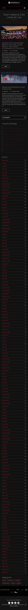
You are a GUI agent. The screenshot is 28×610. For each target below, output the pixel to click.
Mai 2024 (4, 240)
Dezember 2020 (6, 358)
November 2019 (6, 397)
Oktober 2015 (5, 542)
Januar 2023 (5, 284)
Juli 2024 (4, 234)
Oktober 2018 (5, 436)
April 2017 (4, 489)
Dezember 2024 (6, 219)
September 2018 (6, 439)
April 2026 (4, 172)
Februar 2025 (5, 213)
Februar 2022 (5, 317)
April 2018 (4, 453)
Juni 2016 (4, 519)
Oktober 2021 (5, 329)
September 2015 (6, 545)
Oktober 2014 (5, 569)
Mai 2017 (4, 486)
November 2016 (6, 504)
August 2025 (5, 195)
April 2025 (4, 207)
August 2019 (5, 406)
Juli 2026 (4, 163)
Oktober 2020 (5, 364)
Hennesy (5, 50)
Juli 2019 (4, 409)
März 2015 (4, 563)
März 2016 (4, 527)
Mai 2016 (4, 522)
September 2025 (6, 192)
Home (14, 22)
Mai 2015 (4, 557)
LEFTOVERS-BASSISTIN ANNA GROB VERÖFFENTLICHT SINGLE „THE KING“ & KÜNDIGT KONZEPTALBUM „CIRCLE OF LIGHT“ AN (14, 149)
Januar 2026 (5, 181)
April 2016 (4, 524)
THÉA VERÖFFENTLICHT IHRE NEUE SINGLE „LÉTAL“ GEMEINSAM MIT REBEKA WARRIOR (14, 132)
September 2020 (6, 367)
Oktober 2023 (5, 258)
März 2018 (4, 456)
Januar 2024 (5, 249)
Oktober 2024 (5, 225)
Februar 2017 (5, 495)
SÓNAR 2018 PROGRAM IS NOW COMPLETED (13, 88)
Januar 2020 (5, 391)
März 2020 (4, 385)
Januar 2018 (5, 462)
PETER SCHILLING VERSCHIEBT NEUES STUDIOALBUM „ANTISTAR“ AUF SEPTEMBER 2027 (13, 142)
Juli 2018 (4, 444)
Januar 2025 (5, 216)
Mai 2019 (4, 415)
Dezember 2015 (6, 536)
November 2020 (6, 361)
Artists (4, 580)
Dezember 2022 (6, 287)
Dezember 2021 (6, 323)
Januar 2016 (5, 533)
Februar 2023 (5, 281)
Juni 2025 (4, 201)
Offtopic (13, 583)
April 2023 (4, 275)
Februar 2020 (5, 388)
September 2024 (6, 228)
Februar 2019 (5, 424)
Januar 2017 (5, 498)
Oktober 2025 (5, 189)
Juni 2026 (4, 166)
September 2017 (6, 474)
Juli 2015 (4, 551)
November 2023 (6, 255)
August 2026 (5, 160)
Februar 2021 (5, 353)
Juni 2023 (4, 270)
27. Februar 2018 (15, 91)
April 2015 (4, 560)
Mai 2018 (4, 450)
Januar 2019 (5, 427)
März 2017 (4, 492)
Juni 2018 (4, 447)
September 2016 (6, 510)
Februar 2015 (5, 566)
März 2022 (4, 314)
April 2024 (4, 243)
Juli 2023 (4, 267)
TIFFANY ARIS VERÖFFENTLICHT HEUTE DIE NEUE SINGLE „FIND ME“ (13, 127)
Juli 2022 (4, 302)
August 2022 (5, 299)
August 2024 (5, 231)
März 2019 (4, 421)
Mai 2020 (4, 379)
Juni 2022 (4, 305)
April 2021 (4, 347)
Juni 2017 (4, 483)
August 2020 (5, 370)
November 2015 (6, 539)
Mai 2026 (4, 169)
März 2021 (4, 350)
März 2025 (4, 210)
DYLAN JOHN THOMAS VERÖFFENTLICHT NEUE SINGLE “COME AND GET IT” (14, 137)
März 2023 (4, 278)
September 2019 (6, 403)
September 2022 (6, 296)
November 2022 (6, 290)
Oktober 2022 (5, 293)
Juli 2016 (4, 516)
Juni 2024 (4, 237)
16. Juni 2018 (14, 50)
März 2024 (4, 246)
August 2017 (5, 477)
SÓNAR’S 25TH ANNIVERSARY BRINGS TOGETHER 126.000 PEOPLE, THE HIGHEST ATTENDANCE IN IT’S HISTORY (13, 45)
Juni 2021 (4, 341)
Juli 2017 (4, 480)
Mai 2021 (4, 344)
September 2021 (6, 332)
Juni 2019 (4, 412)
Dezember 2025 (6, 184)
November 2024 (6, 222)
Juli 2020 (4, 373)
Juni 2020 (4, 376)
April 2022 (4, 311)
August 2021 (5, 335)
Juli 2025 (4, 198)
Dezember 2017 (6, 465)
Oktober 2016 (5, 507)
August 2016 (5, 513)
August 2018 (5, 442)
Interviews (17, 580)
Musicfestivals (5, 583)
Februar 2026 (5, 178)
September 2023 (6, 261)
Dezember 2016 (6, 501)
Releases (19, 583)
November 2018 (6, 433)
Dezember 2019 (6, 394)
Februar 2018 (5, 459)
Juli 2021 (4, 338)
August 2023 (5, 264)
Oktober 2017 (5, 471)
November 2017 (6, 468)
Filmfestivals (10, 580)
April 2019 (4, 418)
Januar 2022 (5, 320)
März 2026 (4, 175)
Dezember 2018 (6, 430)
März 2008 (4, 572)
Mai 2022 (4, 308)
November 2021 (6, 326)
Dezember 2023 (6, 252)
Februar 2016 (5, 530)
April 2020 (4, 382)
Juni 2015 (4, 554)
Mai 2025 (4, 204)
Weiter (5, 66)
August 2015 (5, 548)
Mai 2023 (4, 273)
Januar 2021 (5, 355)
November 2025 (6, 187)
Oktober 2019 (5, 400)
